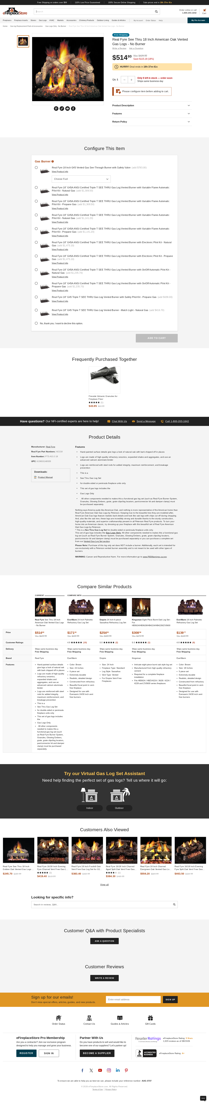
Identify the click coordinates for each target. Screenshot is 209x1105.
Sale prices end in (157, 2)
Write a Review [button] (119, 48)
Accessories (71, 20)
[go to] (104, 380)
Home (5, 26)
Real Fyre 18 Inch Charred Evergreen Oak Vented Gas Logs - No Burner (156, 868)
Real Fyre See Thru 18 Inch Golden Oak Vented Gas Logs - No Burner (18, 868)
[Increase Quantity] (131, 79)
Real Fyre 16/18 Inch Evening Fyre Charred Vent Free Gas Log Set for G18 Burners (53, 868)
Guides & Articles (119, 20)
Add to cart (157, 338)
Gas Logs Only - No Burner (55, 26)
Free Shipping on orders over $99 (52, 2)
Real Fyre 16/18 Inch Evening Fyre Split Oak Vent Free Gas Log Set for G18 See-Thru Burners (189, 868)
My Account (138, 21)
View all (104, 884)
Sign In (49, 1053)
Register (26, 1053)
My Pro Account (198, 20)
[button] (144, 421)
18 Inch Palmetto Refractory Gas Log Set (189, 621)
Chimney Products (86, 20)
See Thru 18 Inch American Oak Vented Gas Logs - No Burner (49, 623)
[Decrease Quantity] (124, 79)
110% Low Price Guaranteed (87, 2)
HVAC (51, 20)
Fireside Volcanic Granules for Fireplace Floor (103, 397)
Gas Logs (43, 20)
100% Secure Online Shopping (121, 2)
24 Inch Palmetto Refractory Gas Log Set (80, 621)
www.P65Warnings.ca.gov (155, 557)
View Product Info (60, 171)
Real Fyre (50, 447)
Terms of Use (97, 1089)
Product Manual (45, 477)
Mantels (60, 20)
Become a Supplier (97, 1053)
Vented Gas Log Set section (97, 541)
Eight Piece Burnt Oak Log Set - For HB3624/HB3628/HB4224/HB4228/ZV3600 (151, 623)
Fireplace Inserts (21, 20)
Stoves (33, 20)
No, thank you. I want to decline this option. (61, 323)
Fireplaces (7, 20)
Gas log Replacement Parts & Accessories (26, 26)
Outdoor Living (103, 20)
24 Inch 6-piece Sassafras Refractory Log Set (113, 621)
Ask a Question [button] (136, 48)
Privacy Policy (111, 1089)
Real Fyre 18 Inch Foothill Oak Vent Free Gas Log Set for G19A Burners (87, 868)
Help (161, 21)
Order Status (151, 21)
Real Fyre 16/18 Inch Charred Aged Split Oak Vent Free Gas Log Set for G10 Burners (120, 868)
